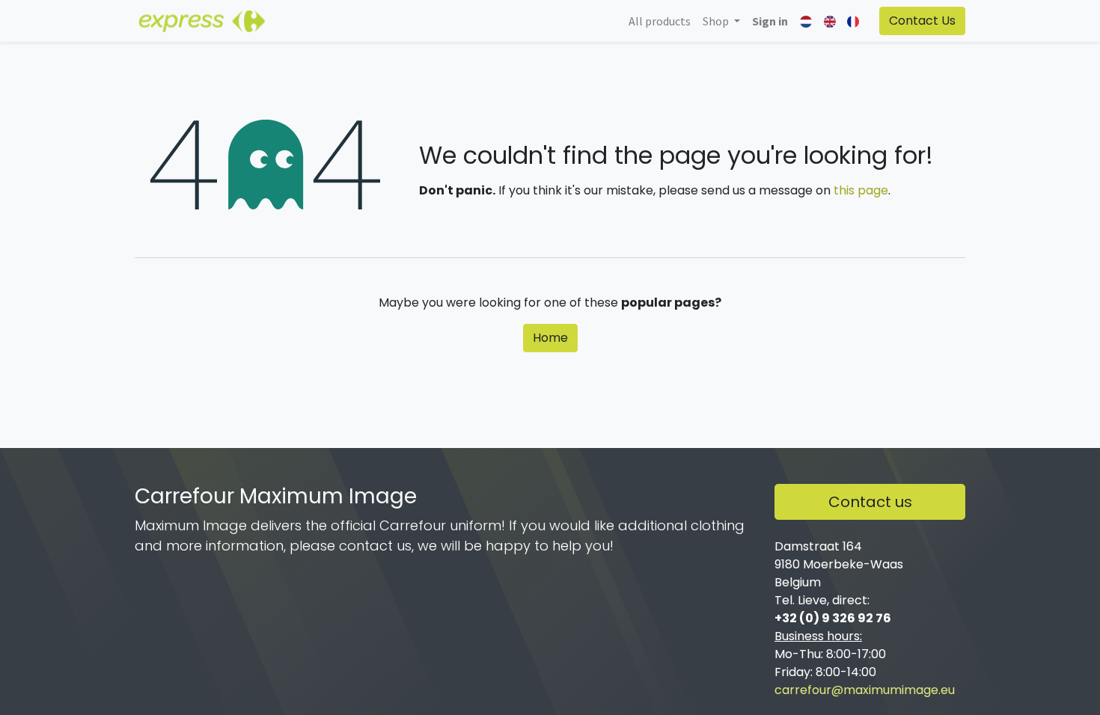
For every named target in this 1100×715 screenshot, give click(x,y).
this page (861, 190)
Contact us (870, 501)
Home (550, 337)
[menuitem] (660, 21)
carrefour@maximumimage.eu (864, 690)
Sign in (770, 20)
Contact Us (922, 20)
